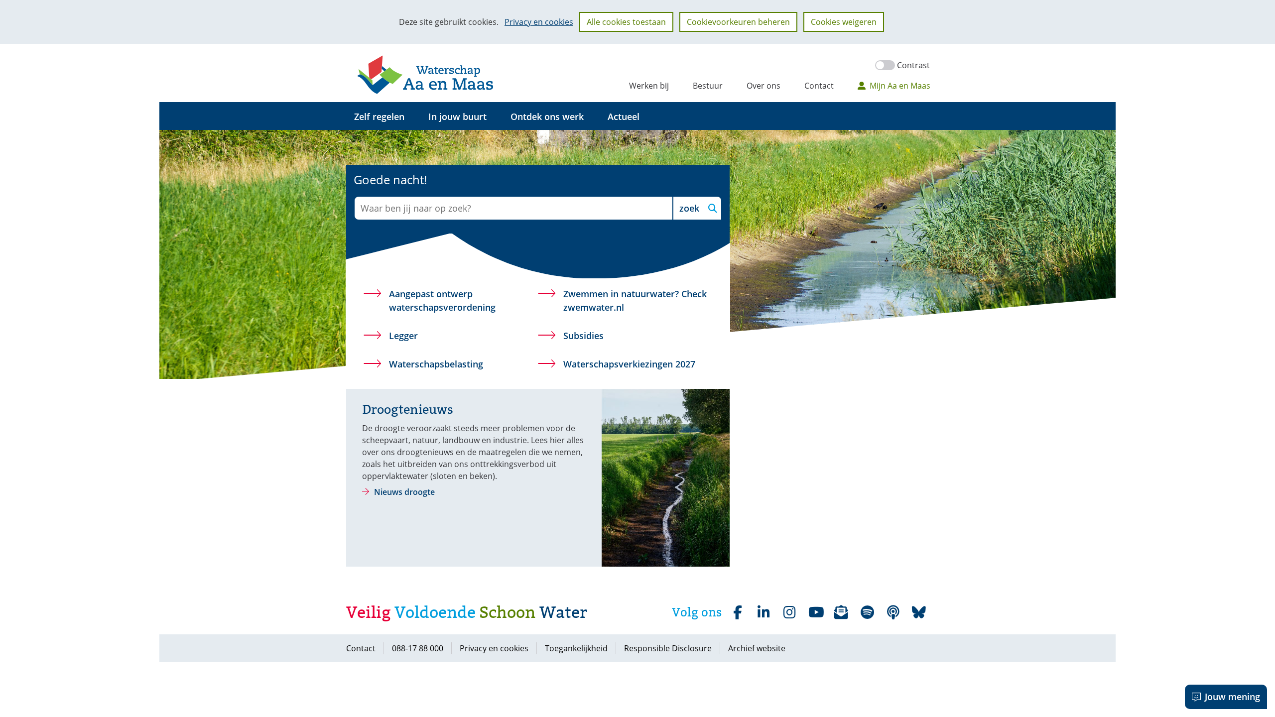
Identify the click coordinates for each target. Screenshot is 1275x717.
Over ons (763, 85)
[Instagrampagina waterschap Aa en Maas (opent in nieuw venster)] (789, 612)
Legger (403, 336)
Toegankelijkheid (576, 648)
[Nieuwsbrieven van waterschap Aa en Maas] (841, 612)
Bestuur (708, 85)
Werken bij (649, 85)
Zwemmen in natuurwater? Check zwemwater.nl (635, 301)
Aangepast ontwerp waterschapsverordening (442, 300)
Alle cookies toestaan (626, 21)
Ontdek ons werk (547, 116)
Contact (819, 85)
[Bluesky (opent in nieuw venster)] (919, 612)
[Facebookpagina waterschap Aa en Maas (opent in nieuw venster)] (738, 612)
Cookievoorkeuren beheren (738, 21)
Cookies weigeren (844, 21)
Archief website (756, 648)
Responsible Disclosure (668, 648)
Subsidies (583, 336)
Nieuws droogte (404, 491)
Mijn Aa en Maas (900, 85)
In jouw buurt (457, 116)
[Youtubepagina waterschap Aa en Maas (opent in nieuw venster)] (815, 612)
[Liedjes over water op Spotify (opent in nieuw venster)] (867, 612)
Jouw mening (1232, 697)
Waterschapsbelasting (436, 364)
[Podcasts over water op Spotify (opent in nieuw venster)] (893, 612)
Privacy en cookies (539, 21)
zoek (689, 208)
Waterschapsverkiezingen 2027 (629, 364)
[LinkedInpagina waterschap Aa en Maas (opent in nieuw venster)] (763, 612)
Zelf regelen (379, 116)
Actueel (623, 116)
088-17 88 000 (417, 648)
